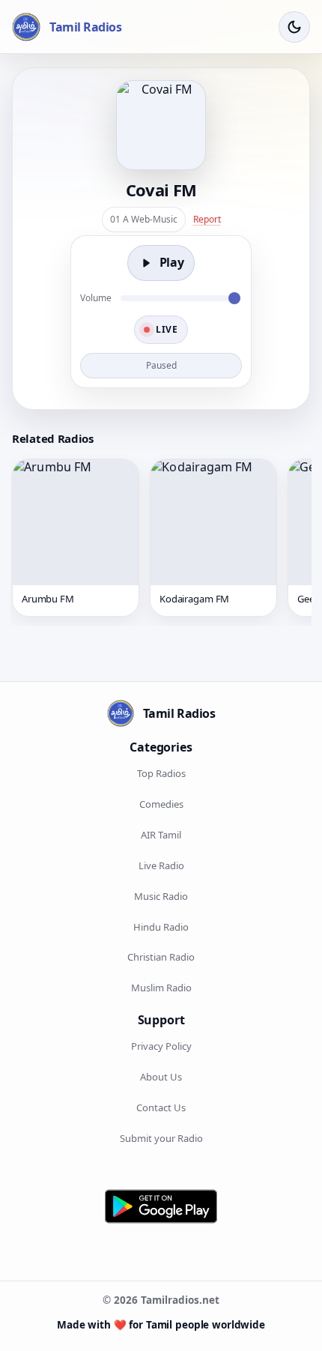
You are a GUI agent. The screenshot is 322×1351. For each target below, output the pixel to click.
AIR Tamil (161, 834)
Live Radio (161, 865)
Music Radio (161, 896)
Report (207, 219)
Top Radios (161, 773)
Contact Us (161, 1107)
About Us (161, 1076)
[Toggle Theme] (294, 27)
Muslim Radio (161, 987)
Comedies (161, 804)
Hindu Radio (161, 927)
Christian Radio (161, 957)
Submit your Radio (161, 1138)
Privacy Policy (161, 1046)
